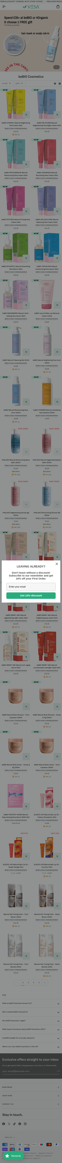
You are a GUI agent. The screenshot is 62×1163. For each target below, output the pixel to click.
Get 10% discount (31, 595)
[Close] (56, 563)
